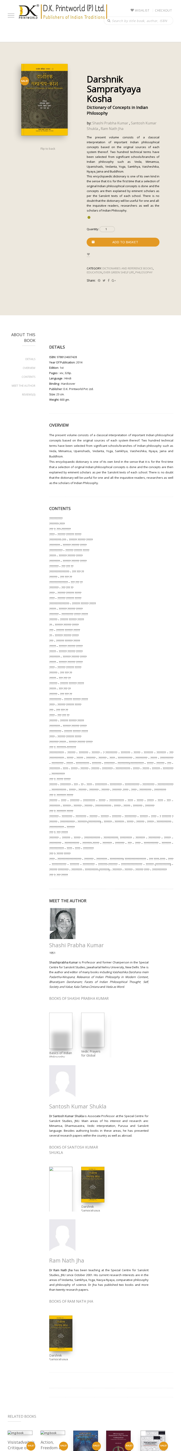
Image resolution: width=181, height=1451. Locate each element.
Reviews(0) (28, 394)
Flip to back (47, 149)
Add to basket (125, 242)
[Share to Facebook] (108, 280)
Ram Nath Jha (112, 128)
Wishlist (142, 10)
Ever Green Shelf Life (119, 272)
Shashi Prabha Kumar (110, 123)
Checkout (163, 10)
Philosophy (144, 272)
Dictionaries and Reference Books (127, 268)
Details (30, 359)
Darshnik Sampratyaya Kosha (90, 1210)
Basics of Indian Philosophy (60, 1055)
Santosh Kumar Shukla (77, 1106)
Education (94, 272)
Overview (29, 368)
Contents (28, 377)
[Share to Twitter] (104, 280)
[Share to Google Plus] (114, 280)
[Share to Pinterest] (99, 280)
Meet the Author (23, 386)
